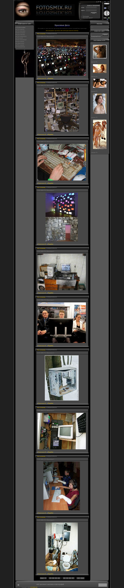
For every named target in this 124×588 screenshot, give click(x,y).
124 (78, 578)
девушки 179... (94, 152)
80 (53, 578)
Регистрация (86, 16)
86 (70, 578)
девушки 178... (94, 117)
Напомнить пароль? (88, 17)
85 (67, 578)
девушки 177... (94, 91)
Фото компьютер (41, 33)
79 (50, 578)
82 (58, 578)
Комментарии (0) (42, 78)
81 (56, 578)
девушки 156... (94, 76)
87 (72, 578)
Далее (82, 578)
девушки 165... (94, 61)
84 (64, 578)
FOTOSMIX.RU (33, 587)
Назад (42, 578)
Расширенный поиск (96, 36)
